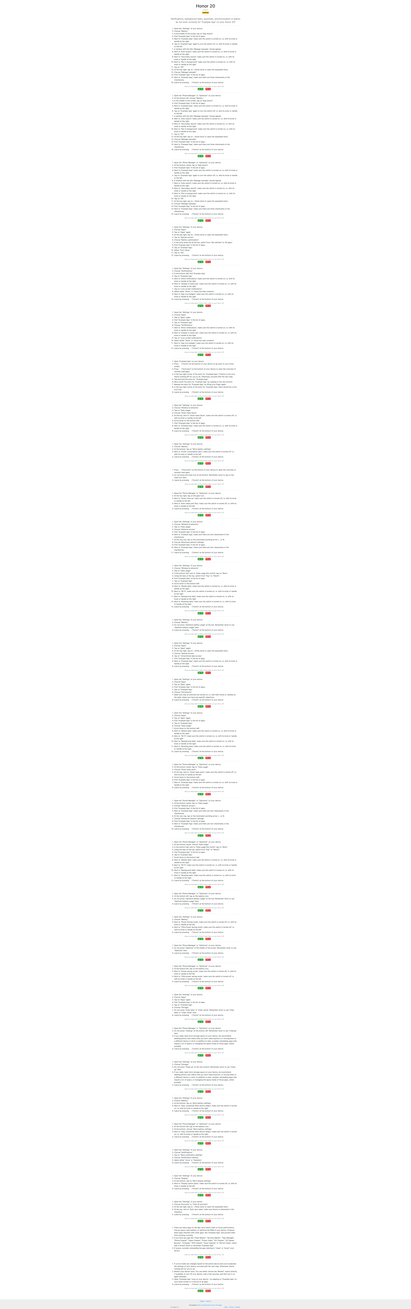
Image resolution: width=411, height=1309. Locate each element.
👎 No (208, 89)
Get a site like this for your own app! (210, 1305)
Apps (226, 1307)
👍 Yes (200, 89)
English (202, 1301)
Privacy (231, 1307)
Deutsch (208, 1301)
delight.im (175, 1307)
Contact (237, 1307)
